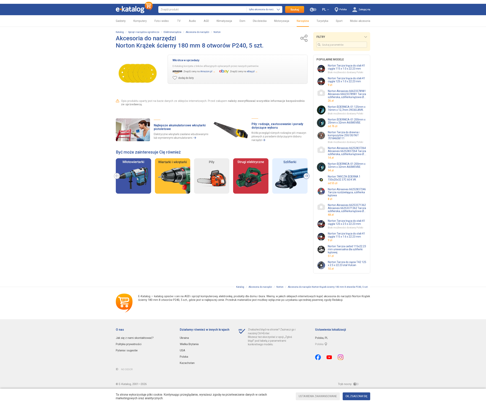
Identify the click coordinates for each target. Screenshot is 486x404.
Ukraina (184, 338)
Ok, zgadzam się (356, 396)
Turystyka (322, 20)
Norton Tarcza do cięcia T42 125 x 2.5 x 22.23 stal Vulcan (347, 264)
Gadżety (121, 20)
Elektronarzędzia (172, 32)
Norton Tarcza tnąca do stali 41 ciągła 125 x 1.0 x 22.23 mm (346, 80)
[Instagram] (340, 357)
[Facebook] (318, 357)
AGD (206, 20)
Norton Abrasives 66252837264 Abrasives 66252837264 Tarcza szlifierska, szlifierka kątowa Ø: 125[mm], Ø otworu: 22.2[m (347, 151)
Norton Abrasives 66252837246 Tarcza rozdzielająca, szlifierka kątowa (347, 192)
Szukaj (294, 9)
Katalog (120, 32)
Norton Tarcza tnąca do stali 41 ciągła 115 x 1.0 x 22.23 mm (346, 67)
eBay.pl (251, 71)
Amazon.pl (206, 71)
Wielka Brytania (189, 344)
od (332, 126)
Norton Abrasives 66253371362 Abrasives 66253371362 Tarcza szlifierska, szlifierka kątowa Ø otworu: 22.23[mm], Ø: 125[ (347, 208)
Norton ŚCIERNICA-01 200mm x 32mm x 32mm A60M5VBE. (346, 165)
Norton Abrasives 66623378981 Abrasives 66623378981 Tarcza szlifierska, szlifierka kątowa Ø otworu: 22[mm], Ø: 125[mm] (347, 94)
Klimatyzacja (224, 20)
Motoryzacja (281, 20)
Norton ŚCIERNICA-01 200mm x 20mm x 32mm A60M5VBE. (346, 121)
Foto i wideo (162, 20)
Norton (217, 32)
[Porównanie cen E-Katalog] (134, 9)
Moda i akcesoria (360, 20)
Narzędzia (303, 20)
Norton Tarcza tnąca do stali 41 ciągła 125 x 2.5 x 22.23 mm (346, 222)
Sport (339, 20)
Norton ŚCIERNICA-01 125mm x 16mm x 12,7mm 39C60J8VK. (346, 108)
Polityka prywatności (128, 344)
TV (179, 20)
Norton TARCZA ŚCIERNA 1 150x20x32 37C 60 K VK (344, 178)
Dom (242, 20)
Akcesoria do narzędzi (197, 32)
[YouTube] (329, 357)
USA (182, 350)
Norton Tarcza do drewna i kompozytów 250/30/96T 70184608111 (343, 135)
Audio (192, 20)
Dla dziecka (260, 20)
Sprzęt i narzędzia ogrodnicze (143, 32)
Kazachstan (187, 363)
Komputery (140, 20)
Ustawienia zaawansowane (318, 396)
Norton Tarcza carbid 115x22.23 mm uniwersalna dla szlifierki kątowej (347, 249)
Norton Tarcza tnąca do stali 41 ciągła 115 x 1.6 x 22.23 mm (346, 235)
